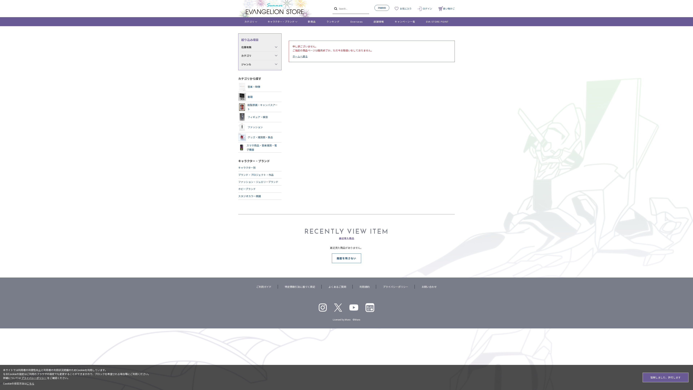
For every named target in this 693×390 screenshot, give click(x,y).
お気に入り (406, 8)
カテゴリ (249, 21)
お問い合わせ (429, 287)
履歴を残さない (346, 258)
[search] (335, 8)
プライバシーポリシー (395, 287)
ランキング (332, 21)
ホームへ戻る (300, 56)
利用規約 (364, 287)
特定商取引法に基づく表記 (300, 287)
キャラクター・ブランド (281, 21)
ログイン (427, 8)
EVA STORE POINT (437, 21)
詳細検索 (382, 7)
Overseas (356, 21)
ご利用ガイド (263, 287)
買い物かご (449, 8)
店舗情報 (379, 21)
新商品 (312, 21)
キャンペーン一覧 (405, 21)
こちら (30, 383)
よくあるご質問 (337, 287)
